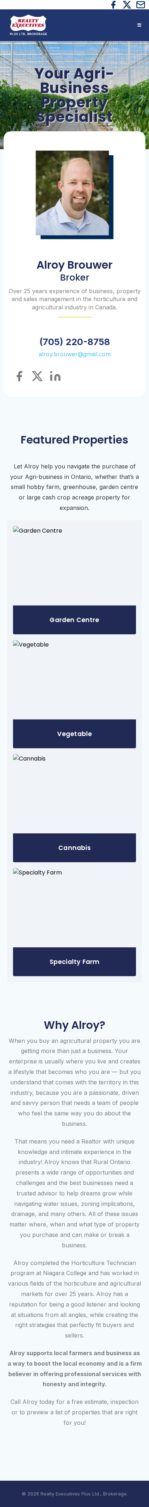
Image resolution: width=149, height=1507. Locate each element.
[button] (138, 25)
